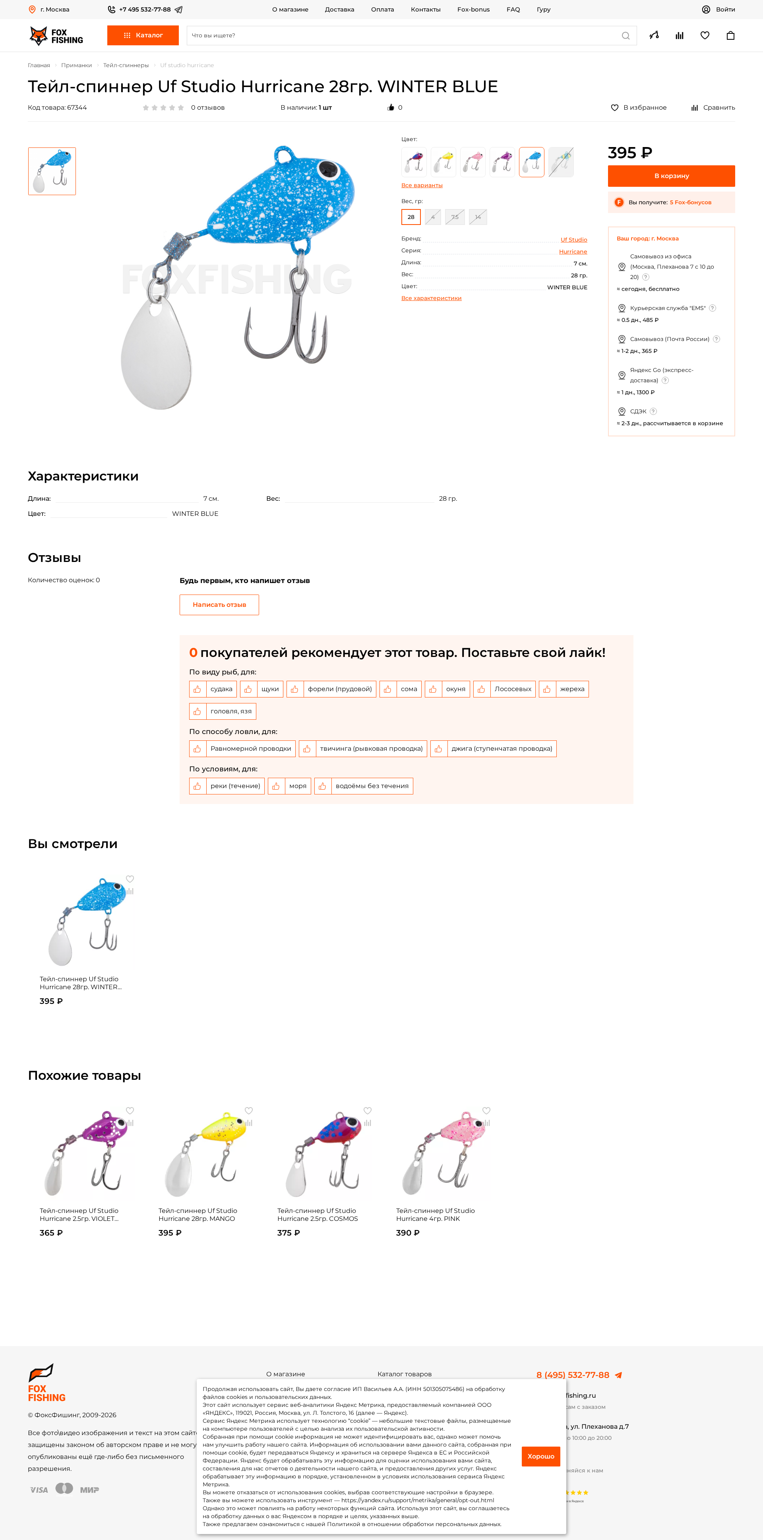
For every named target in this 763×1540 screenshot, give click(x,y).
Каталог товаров (405, 1374)
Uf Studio (574, 239)
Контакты (426, 9)
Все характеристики (431, 298)
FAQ (513, 9)
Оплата (382, 9)
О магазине (290, 9)
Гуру (544, 9)
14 (478, 217)
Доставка (339, 9)
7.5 (455, 217)
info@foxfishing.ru (566, 1395)
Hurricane (573, 251)
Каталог (149, 35)
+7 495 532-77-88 (145, 9)
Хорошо (541, 1456)
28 (411, 217)
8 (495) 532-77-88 (573, 1375)
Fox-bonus (473, 9)
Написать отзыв (219, 604)
